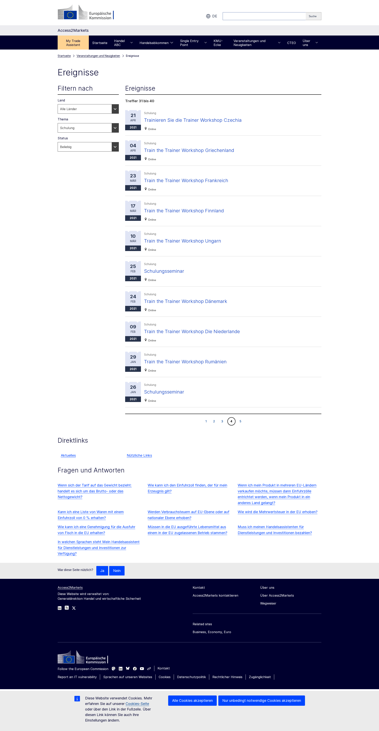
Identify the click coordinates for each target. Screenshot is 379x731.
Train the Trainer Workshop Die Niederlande (192, 331)
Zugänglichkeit (260, 677)
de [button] (214, 16)
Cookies (165, 677)
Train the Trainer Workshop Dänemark (185, 301)
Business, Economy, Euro (212, 632)
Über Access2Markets (277, 595)
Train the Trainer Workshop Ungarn (182, 241)
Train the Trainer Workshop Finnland (184, 211)
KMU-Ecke (218, 43)
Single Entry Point (189, 43)
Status (63, 138)
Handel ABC (119, 43)
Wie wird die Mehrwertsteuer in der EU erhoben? (277, 512)
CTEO (291, 43)
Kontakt (164, 668)
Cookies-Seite (137, 704)
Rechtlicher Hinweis (227, 677)
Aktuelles (68, 455)
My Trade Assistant (73, 43)
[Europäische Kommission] (89, 13)
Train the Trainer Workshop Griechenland (189, 150)
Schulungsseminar (164, 271)
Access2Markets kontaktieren (215, 595)
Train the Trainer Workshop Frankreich (186, 180)
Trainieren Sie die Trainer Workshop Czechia (193, 120)
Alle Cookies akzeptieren (192, 700)
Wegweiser (268, 603)
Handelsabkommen (154, 43)
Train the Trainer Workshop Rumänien (185, 362)
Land (61, 100)
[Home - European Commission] (86, 658)
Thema (63, 119)
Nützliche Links (139, 455)
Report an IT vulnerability (77, 677)
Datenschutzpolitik (191, 677)
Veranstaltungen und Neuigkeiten (249, 43)
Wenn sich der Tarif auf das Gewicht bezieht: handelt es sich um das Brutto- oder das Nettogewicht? (95, 491)
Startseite (99, 43)
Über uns (306, 43)
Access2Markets (70, 587)
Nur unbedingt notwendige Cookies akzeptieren (261, 700)
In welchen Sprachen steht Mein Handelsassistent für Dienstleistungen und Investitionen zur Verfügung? (99, 548)
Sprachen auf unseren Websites (127, 677)
